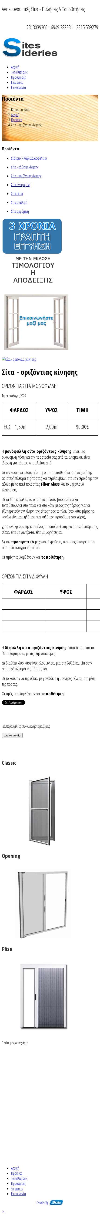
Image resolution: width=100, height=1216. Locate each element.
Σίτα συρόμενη (20, 211)
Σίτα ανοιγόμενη (20, 184)
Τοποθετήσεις (19, 72)
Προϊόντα (16, 119)
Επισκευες (17, 82)
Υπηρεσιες (17, 1188)
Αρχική (15, 67)
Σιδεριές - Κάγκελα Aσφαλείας (29, 158)
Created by (42, 1202)
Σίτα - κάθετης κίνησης (24, 167)
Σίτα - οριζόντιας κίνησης (26, 175)
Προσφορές (18, 77)
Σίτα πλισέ (17, 193)
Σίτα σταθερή (19, 202)
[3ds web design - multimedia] (56, 1202)
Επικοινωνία (18, 87)
